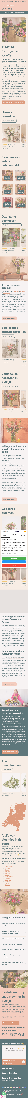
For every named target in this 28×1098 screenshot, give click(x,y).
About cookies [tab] (14, 535)
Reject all (14, 565)
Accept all (14, 558)
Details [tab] (23, 535)
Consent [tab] (5, 535)
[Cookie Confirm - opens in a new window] (20, 531)
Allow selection (14, 562)
